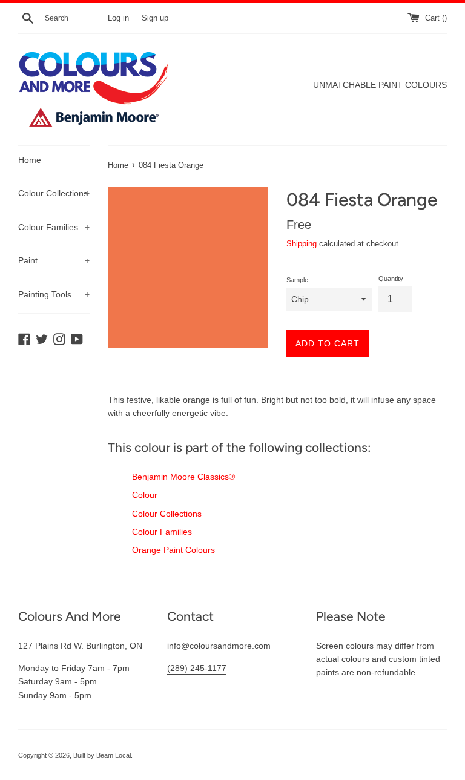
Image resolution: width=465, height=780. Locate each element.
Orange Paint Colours (173, 550)
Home (29, 160)
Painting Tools (54, 294)
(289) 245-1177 (196, 668)
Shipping (301, 243)
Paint (54, 260)
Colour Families (54, 227)
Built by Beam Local (102, 755)
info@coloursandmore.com (219, 645)
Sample (297, 279)
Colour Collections (54, 193)
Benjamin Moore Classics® (183, 476)
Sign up (155, 18)
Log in (118, 18)
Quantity (390, 278)
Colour (144, 495)
